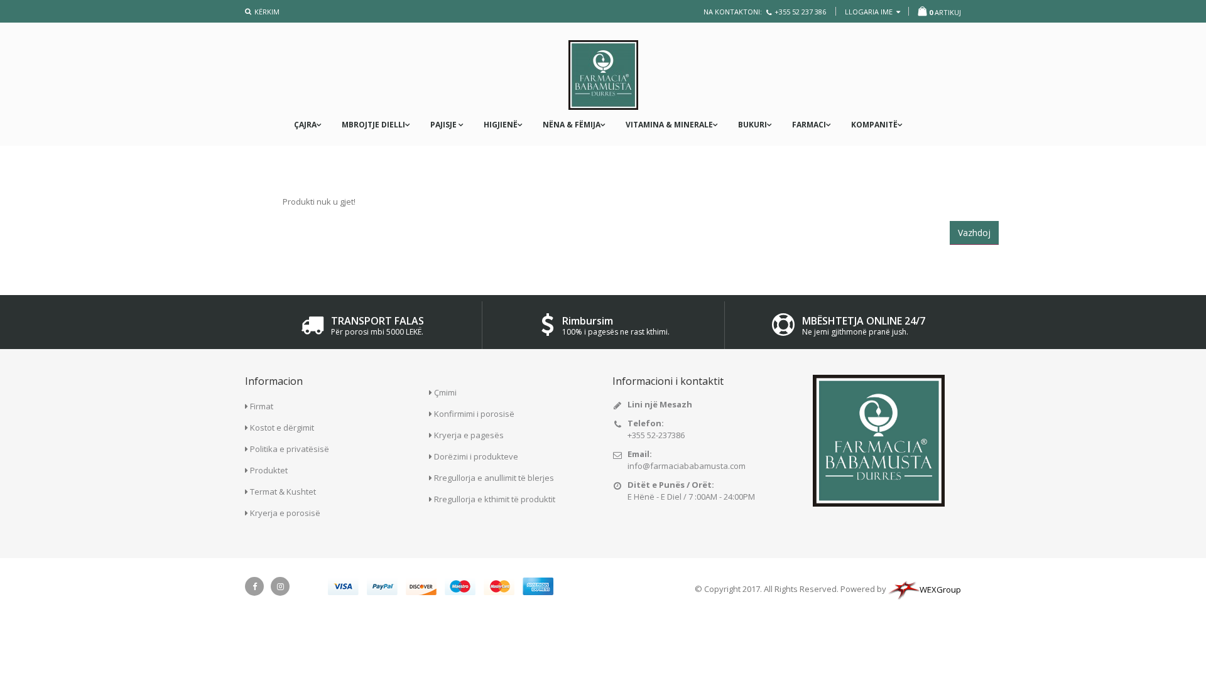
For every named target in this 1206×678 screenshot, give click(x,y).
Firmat (261, 406)
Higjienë (501, 124)
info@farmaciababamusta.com (686, 465)
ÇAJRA (305, 124)
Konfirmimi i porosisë (474, 413)
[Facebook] (254, 586)
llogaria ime (869, 11)
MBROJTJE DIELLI (373, 124)
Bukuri (752, 124)
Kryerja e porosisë (285, 513)
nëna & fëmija (571, 124)
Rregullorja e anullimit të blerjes (494, 477)
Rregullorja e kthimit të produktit (494, 499)
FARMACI (809, 124)
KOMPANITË (874, 124)
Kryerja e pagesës (469, 435)
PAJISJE (444, 124)
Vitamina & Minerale (669, 124)
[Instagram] (280, 586)
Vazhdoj (974, 233)
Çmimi (445, 392)
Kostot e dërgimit (282, 427)
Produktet (269, 470)
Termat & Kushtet (283, 491)
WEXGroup (940, 589)
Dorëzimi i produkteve (476, 456)
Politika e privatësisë (289, 449)
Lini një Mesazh (659, 404)
